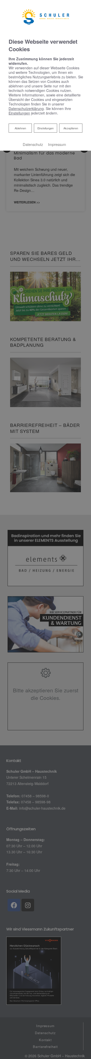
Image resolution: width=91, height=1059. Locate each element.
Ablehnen (20, 128)
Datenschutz (33, 144)
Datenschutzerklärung (26, 108)
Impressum (57, 144)
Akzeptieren (70, 128)
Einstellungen (45, 128)
